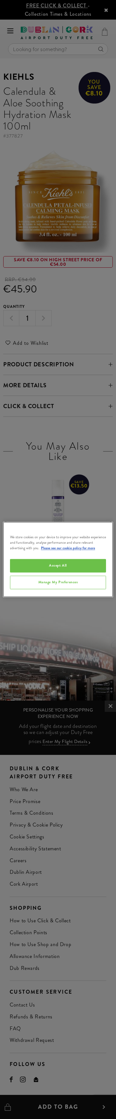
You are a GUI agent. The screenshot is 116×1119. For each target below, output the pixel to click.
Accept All (58, 565)
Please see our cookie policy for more (68, 548)
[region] (58, 559)
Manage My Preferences (58, 582)
